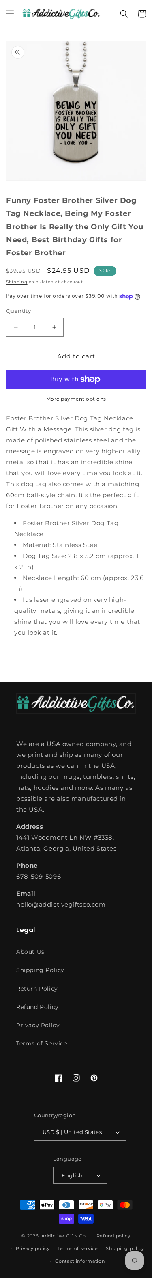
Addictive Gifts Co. (64, 1236)
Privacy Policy (38, 1025)
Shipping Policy (40, 970)
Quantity (18, 311)
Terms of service (78, 1248)
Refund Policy (37, 1007)
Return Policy (37, 988)
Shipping (17, 281)
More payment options (76, 399)
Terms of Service (41, 1043)
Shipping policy (125, 1248)
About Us (30, 951)
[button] (10, 14)
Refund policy (113, 1236)
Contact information (80, 1261)
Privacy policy (33, 1248)
